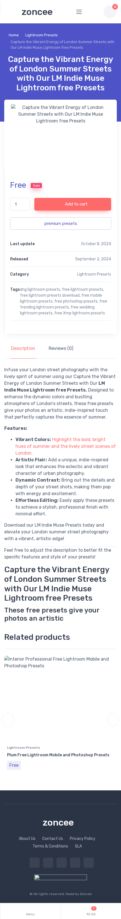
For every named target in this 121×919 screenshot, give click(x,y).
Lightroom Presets (41, 35)
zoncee (37, 11)
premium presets (60, 223)
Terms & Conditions (50, 846)
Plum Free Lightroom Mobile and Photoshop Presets (58, 755)
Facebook (48, 863)
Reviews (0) (61, 348)
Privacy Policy (82, 838)
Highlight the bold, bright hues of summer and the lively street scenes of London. (65, 446)
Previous (8, 720)
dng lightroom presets (40, 289)
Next (113, 720)
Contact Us (52, 838)
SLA (78, 846)
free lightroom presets (82, 289)
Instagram (62, 863)
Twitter (35, 863)
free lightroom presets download (50, 295)
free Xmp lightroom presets (79, 313)
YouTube (89, 863)
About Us (27, 838)
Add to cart (76, 204)
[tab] (23, 348)
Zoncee (86, 894)
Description (23, 348)
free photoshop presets (76, 301)
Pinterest (75, 863)
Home (14, 35)
